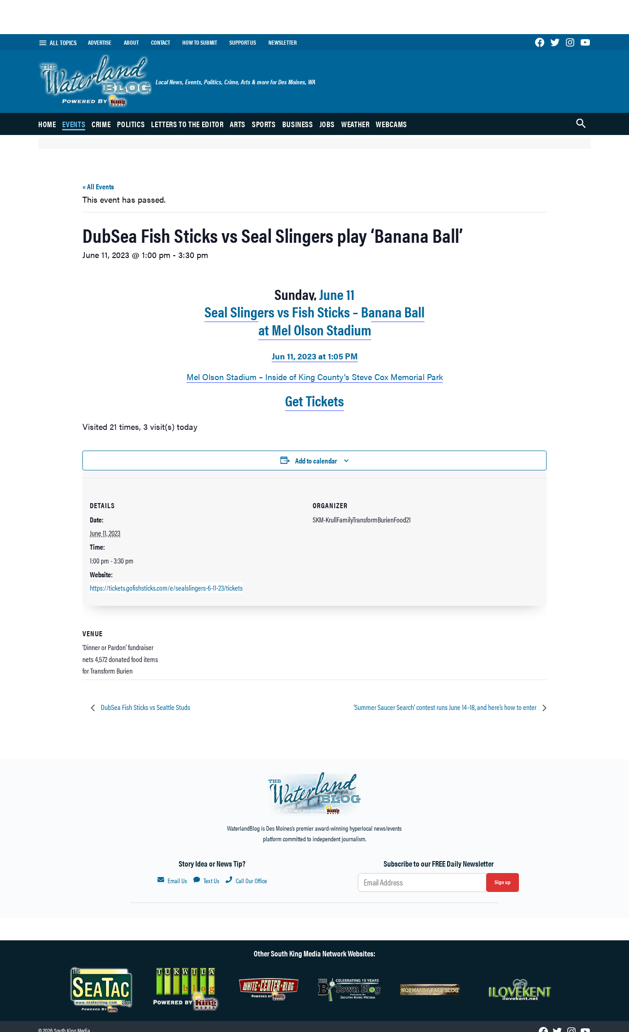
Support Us (242, 42)
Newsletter (282, 42)
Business (297, 123)
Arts (237, 123)
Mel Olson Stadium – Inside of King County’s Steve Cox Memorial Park (314, 376)
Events (73, 123)
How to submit (199, 42)
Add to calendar (316, 460)
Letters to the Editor (187, 123)
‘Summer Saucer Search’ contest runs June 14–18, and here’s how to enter (446, 707)
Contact (160, 42)
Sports (264, 123)
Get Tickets (314, 399)
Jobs (327, 123)
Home (47, 123)
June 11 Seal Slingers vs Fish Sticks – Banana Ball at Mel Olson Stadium (314, 311)
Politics (131, 123)
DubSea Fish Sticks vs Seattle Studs (144, 707)
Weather (355, 123)
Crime (101, 123)
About (131, 42)
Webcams (391, 123)
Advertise (99, 42)
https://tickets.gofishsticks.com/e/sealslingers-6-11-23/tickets (166, 587)
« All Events (98, 186)
